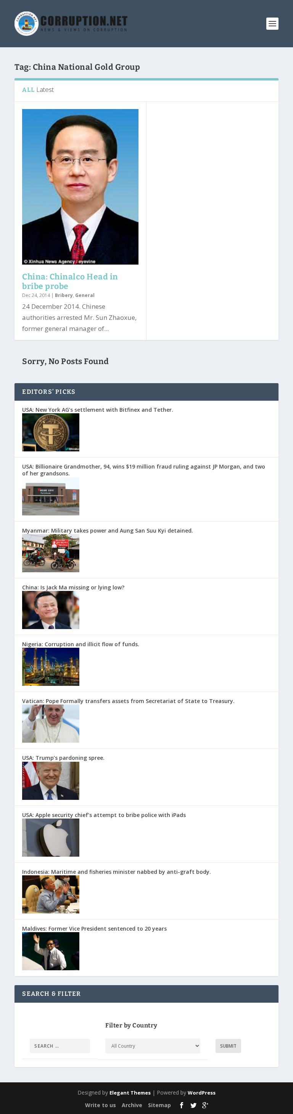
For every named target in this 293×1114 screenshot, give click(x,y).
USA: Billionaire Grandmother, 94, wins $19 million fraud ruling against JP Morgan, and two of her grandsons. (143, 470)
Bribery (64, 295)
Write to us (100, 1105)
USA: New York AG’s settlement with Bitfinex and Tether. (97, 409)
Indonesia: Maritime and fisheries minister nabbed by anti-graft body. (116, 871)
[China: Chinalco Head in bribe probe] (80, 187)
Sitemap (159, 1105)
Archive (132, 1105)
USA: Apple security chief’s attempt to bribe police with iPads (104, 815)
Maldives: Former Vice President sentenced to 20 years (94, 928)
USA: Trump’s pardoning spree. (63, 757)
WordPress (202, 1092)
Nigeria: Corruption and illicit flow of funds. (80, 644)
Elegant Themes (130, 1092)
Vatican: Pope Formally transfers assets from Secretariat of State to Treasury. (128, 701)
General (85, 295)
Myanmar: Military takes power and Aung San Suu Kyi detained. (107, 530)
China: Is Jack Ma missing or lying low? (73, 587)
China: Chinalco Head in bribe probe (70, 281)
